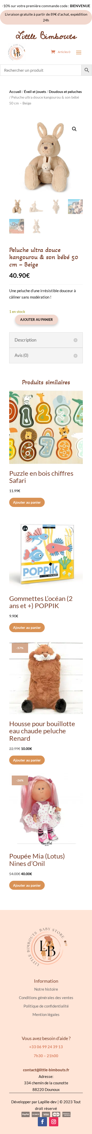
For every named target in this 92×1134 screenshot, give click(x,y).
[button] (74, 129)
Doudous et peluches (65, 91)
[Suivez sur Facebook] (42, 1121)
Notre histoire (46, 989)
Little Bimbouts (46, 36)
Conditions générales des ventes (46, 997)
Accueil (15, 91)
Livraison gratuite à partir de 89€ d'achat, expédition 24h (46, 17)
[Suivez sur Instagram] (53, 1121)
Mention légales (46, 1014)
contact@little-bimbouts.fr (46, 1069)
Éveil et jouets (35, 91)
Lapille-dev (47, 1101)
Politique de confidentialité (46, 1006)
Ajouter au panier (36, 319)
